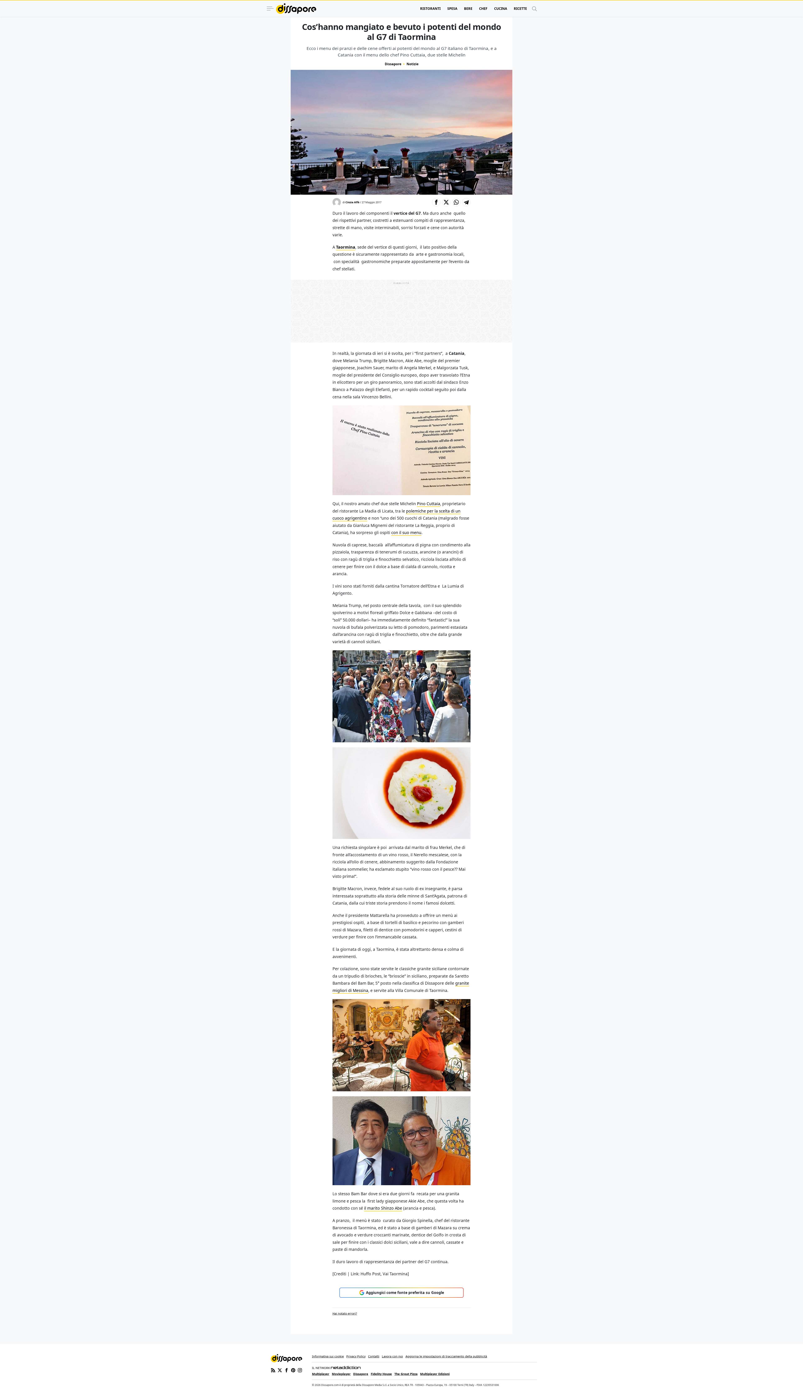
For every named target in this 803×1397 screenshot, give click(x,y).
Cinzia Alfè (352, 202)
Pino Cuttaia (428, 503)
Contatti (373, 1356)
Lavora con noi (392, 1356)
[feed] (273, 1370)
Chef (483, 8)
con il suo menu (406, 532)
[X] (280, 1370)
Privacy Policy (356, 1356)
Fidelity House (381, 1374)
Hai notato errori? (344, 1313)
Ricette (520, 8)
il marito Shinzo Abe (383, 1208)
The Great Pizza (406, 1374)
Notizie (412, 64)
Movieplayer (341, 1374)
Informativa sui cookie (328, 1356)
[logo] (296, 8)
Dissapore (393, 64)
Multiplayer (320, 1374)
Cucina (500, 8)
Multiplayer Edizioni (435, 1374)
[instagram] (300, 1370)
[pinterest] (293, 1370)
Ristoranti (430, 8)
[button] (436, 202)
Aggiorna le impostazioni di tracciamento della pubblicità (446, 1356)
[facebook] (286, 1370)
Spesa (452, 8)
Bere (468, 8)
